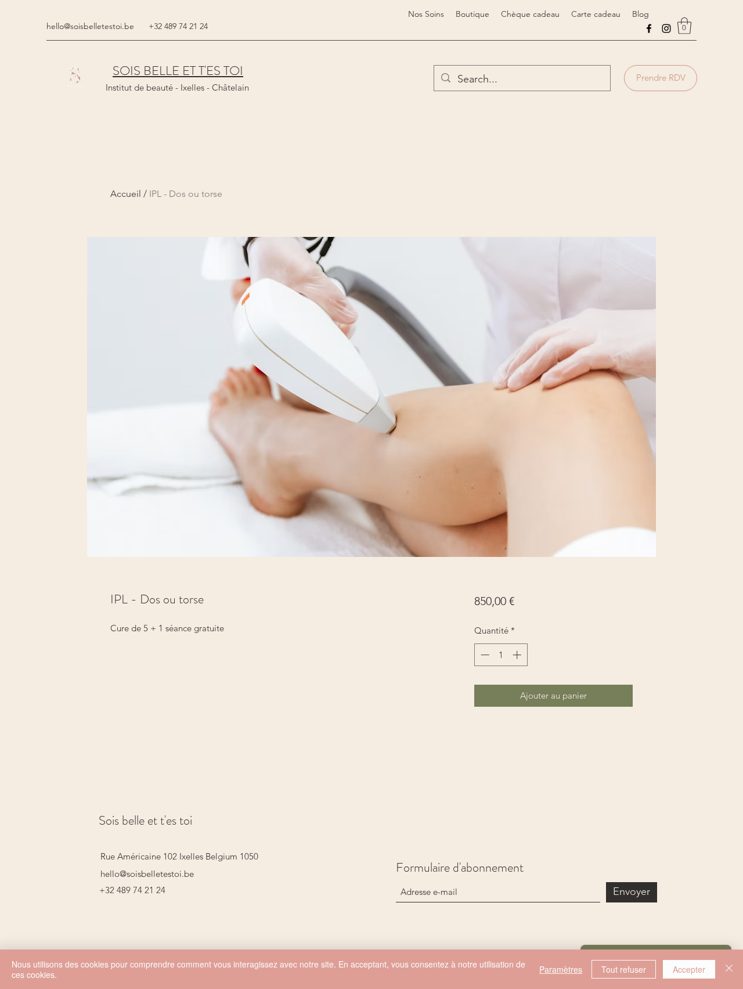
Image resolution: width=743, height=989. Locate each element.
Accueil (125, 193)
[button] (684, 25)
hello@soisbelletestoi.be (90, 26)
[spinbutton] (500, 655)
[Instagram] (666, 28)
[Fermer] (729, 969)
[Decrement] (484, 655)
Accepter (689, 969)
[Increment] (518, 655)
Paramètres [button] (560, 969)
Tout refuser (623, 969)
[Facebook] (649, 28)
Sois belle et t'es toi (145, 820)
